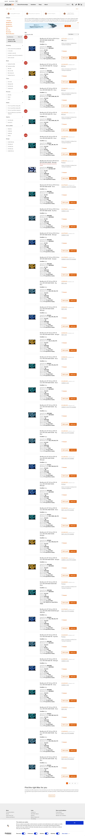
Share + (77, 8)
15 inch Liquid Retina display (14, 108)
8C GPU (10, 122)
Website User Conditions (61, 815)
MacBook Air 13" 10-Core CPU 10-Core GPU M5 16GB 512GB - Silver (49, 357)
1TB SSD (10, 144)
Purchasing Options (10, 812)
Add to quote (65, 57)
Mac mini (8, 30)
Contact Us (33, 812)
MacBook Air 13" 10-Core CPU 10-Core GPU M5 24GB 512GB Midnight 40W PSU (49, 610)
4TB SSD (10, 148)
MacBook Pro (9, 22)
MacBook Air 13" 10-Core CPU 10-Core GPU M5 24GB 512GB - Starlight (48, 533)
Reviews (32, 815)
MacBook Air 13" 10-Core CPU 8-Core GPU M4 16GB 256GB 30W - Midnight (49, 40)
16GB (10, 128)
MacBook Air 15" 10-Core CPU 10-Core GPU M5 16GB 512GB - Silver (49, 381)
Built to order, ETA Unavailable (14, 48)
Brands (7, 813)
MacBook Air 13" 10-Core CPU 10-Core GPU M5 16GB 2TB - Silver (48, 89)
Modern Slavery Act (35, 817)
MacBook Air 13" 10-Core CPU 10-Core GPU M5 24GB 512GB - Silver (49, 508)
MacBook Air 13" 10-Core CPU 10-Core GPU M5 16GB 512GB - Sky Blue (48, 283)
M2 (9, 99)
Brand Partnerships (23, 4)
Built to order (11, 57)
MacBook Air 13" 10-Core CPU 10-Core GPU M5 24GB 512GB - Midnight (48, 458)
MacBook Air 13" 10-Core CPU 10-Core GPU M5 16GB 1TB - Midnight (49, 659)
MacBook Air (9, 24)
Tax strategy (33, 818)
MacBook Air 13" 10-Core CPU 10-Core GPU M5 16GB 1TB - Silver (48, 683)
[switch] (36, 834)
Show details (65, 833)
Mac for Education (10, 33)
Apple (11, 8)
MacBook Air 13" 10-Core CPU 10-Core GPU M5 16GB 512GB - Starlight (49, 333)
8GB (9, 135)
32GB (10, 133)
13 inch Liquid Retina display (14, 105)
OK (74, 822)
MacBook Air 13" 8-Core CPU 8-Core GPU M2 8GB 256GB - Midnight (49, 161)
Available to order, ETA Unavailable (15, 55)
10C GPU (10, 120)
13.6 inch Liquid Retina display (14, 110)
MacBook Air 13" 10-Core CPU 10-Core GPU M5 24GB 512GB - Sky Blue (48, 432)
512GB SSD (11, 142)
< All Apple (8, 20)
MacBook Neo (9, 26)
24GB (10, 131)
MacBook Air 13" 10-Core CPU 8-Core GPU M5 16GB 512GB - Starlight (49, 258)
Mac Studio (8, 32)
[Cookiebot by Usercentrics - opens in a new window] (8, 834)
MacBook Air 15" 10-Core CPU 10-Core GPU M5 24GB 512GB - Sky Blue (48, 732)
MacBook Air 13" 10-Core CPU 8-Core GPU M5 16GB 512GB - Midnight (49, 234)
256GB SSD (11, 151)
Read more (51, 795)
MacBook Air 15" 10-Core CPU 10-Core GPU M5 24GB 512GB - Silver (49, 708)
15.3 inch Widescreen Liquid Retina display (14, 113)
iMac (7, 28)
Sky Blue (10, 86)
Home (7, 8)
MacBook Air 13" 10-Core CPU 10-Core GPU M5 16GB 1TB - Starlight (49, 65)
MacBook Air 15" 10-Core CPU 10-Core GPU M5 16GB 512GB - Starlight (49, 558)
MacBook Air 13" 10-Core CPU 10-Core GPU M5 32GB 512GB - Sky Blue (48, 758)
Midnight (10, 84)
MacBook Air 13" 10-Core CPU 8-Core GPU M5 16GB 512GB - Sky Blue (49, 209)
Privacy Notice (59, 812)
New (46, 44)
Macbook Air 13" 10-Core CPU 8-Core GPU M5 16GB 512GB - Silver (49, 185)
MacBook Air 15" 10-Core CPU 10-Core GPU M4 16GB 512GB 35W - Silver (48, 583)
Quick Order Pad (9, 815)
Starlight (10, 88)
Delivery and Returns (10, 817)
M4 (9, 97)
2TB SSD (10, 146)
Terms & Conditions (60, 813)
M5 (9, 94)
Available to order (12, 53)
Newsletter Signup (35, 813)
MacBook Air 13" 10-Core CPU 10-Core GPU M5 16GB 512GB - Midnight (48, 308)
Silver (10, 81)
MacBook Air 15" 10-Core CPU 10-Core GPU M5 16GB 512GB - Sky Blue (48, 406)
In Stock (10, 50)
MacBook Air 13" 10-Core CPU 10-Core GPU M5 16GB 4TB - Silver (48, 113)
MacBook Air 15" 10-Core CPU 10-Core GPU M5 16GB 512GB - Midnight (48, 483)
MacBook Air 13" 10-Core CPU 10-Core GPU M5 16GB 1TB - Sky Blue (49, 635)
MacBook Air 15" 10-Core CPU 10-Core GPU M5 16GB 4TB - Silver (48, 137)
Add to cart (73, 57)
